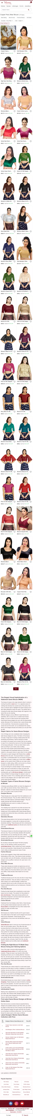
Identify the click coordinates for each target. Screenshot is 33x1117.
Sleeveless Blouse (26, 1086)
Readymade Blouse (16, 1092)
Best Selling (4, 17)
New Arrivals (12, 17)
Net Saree (16, 1086)
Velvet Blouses (5, 924)
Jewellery (28, 6)
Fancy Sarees (16, 1084)
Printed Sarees (16, 1089)
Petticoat (16, 1081)
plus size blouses (6, 895)
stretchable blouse (6, 846)
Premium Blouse (21, 17)
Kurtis (21, 6)
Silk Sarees (26, 1081)
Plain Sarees (6, 1081)
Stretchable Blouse (16, 1094)
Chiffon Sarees (26, 1084)
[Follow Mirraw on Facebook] (11, 1103)
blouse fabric (4, 906)
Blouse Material (26, 1092)
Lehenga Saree (6, 1089)
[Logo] (7, 2)
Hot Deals (29, 17)
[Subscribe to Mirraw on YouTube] (22, 1103)
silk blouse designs (17, 772)
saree (12, 704)
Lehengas (15, 6)
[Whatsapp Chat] (31, 836)
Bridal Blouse (6, 1094)
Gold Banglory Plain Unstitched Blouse (15, 1029)
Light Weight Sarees (26, 1089)
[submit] (28, 9)
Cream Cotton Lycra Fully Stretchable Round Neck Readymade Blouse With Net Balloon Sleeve (15, 1049)
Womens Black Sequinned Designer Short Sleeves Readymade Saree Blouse (14, 1043)
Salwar (3, 6)
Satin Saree (26, 1094)
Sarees (9, 6)
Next (16, 688)
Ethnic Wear (6, 1092)
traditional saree (12, 824)
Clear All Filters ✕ (5, 23)
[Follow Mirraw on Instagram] (16, 1103)
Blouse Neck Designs (6, 1086)
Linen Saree (6, 1084)
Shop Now (9, 47)
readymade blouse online (8, 951)
